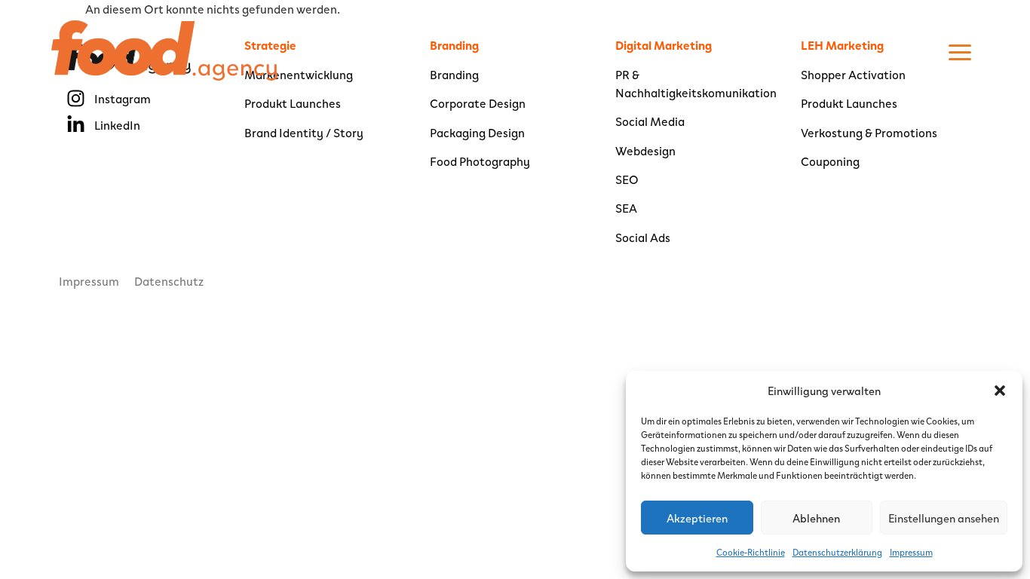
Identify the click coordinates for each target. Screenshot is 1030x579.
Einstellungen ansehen (943, 518)
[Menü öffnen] (960, 52)
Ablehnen (816, 518)
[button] (999, 390)
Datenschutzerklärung (837, 552)
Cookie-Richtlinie (750, 552)
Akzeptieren (697, 518)
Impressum (911, 552)
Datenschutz (169, 281)
